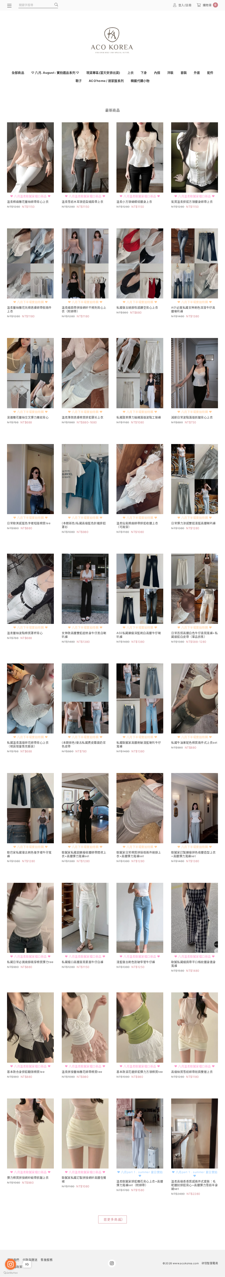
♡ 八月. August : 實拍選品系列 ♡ (55, 72)
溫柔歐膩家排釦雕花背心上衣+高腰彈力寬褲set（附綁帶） (139, 1183)
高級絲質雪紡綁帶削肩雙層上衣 (192, 1071)
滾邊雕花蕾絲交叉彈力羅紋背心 (28, 417)
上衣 (130, 72)
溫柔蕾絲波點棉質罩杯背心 (25, 633)
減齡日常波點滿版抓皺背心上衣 (192, 417)
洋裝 (170, 72)
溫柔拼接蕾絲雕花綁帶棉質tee (82, 1071)
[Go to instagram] (10, 1264)
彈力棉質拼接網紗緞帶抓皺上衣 (28, 1177)
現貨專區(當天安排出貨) (103, 72)
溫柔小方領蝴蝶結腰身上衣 (134, 201)
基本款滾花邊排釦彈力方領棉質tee (139, 1071)
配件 (210, 72)
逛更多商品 (112, 1219)
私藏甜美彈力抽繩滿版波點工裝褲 (138, 417)
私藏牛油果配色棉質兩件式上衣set (194, 742)
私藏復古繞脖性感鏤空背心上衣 (137, 307)
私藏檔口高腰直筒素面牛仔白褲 (82, 962)
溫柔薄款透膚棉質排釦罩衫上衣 (82, 417)
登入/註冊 (185, 5)
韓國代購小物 (140, 81)
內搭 (157, 72)
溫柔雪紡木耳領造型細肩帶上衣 (82, 201)
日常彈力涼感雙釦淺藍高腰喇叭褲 (193, 523)
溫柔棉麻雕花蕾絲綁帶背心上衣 (28, 201)
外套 (197, 72)
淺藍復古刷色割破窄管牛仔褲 (135, 962)
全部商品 (18, 72)
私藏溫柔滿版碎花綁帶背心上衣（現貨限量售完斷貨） (28, 744)
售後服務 (47, 1259)
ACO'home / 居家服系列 (106, 81)
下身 (144, 72)
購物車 (209, 5)
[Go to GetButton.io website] (11, 1272)
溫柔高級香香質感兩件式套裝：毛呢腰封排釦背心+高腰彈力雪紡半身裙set (194, 1184)
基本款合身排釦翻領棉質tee (26, 1071)
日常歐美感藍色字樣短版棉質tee (29, 523)
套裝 (184, 72)
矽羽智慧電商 (210, 1263)
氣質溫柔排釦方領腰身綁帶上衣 (192, 201)
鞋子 (79, 81)
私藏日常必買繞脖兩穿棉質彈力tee (30, 962)
